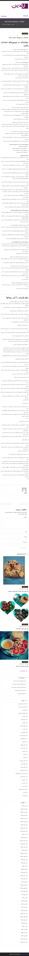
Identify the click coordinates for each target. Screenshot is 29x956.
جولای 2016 (23, 920)
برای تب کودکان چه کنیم (5, 503)
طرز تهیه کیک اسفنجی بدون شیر (19, 684)
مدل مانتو (24, 783)
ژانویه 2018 (23, 872)
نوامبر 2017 (23, 878)
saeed (22, 589)
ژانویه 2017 (23, 910)
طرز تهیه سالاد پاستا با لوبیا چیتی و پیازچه (18, 591)
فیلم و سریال (23, 767)
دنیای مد (24, 729)
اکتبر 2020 (23, 837)
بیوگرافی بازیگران (22, 713)
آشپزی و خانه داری (22, 707)
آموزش (24, 710)
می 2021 (24, 834)
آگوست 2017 (23, 888)
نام (26, 531)
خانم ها (24, 716)
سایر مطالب (25, 33)
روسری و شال (23, 735)
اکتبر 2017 (24, 882)
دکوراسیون (23, 732)
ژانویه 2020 (23, 847)
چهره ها (24, 795)
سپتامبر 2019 (23, 853)
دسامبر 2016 (23, 913)
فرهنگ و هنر (23, 764)
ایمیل (25, 536)
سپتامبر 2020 (23, 840)
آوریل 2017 (23, 901)
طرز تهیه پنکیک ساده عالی (22, 666)
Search (4, 16)
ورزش (24, 792)
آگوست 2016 (23, 916)
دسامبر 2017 (23, 875)
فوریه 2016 (23, 935)
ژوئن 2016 (23, 923)
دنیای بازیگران (23, 726)
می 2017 (24, 897)
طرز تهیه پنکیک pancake (22, 628)
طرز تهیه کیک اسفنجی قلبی (20, 690)
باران (18, 35)
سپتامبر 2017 (23, 885)
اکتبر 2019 (23, 850)
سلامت (24, 754)
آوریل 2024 (23, 809)
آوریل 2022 (23, 815)
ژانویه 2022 (23, 825)
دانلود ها (24, 722)
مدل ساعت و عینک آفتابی (20, 773)
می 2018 (24, 866)
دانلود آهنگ (23, 719)
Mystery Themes (24, 954)
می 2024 (24, 806)
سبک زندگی (23, 748)
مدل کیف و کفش (22, 789)
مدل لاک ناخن (23, 776)
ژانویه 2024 (23, 812)
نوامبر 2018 (23, 863)
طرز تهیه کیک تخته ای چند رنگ (20, 681)
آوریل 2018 (23, 869)
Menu (24, 16)
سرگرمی (24, 751)
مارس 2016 (23, 932)
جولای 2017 (23, 891)
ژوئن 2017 (23, 894)
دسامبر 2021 (23, 828)
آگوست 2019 (23, 856)
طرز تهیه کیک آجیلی (22, 693)
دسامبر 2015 (23, 942)
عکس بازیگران (23, 760)
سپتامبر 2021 (23, 831)
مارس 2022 (23, 818)
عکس (24, 757)
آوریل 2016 (23, 929)
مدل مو (24, 786)
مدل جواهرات (23, 770)
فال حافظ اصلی (23, 671)
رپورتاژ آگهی (23, 738)
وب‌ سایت (25, 542)
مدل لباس (24, 779)
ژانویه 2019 (23, 859)
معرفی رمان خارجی (24, 503)
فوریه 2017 (23, 907)
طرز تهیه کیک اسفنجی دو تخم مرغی (18, 687)
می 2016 (24, 926)
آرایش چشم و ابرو (22, 703)
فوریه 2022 (23, 821)
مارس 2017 (23, 904)
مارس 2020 (23, 844)
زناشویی (24, 741)
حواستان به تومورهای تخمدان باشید (18, 37)
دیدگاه (25, 517)
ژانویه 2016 (23, 939)
